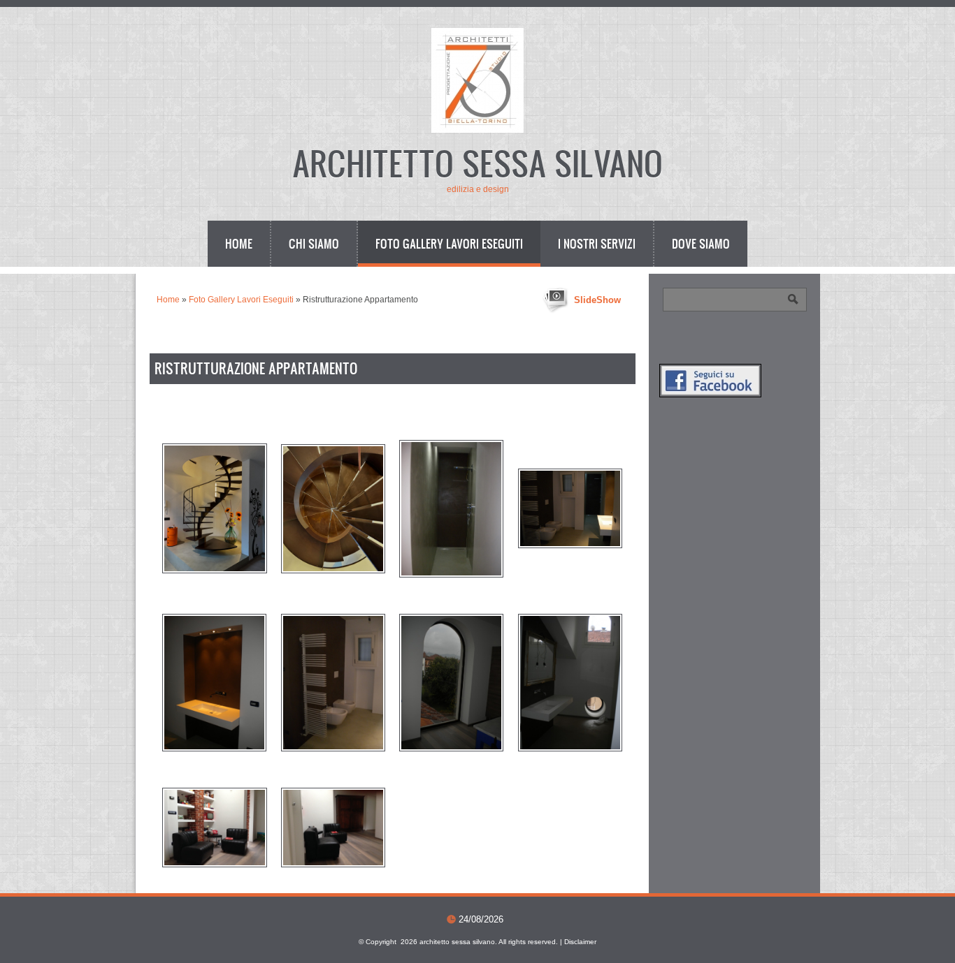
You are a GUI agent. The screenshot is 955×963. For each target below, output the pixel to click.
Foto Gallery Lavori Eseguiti (449, 243)
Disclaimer (580, 942)
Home (238, 243)
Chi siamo (314, 243)
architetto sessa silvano (477, 162)
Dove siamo (701, 243)
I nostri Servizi (597, 243)
